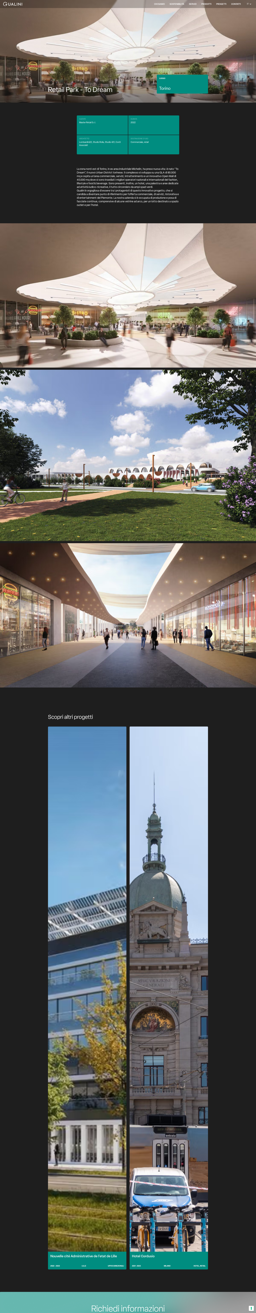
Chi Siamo (159, 4)
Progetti (221, 4)
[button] (193, 4)
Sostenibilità (177, 4)
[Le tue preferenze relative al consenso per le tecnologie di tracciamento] (251, 1308)
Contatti (236, 4)
